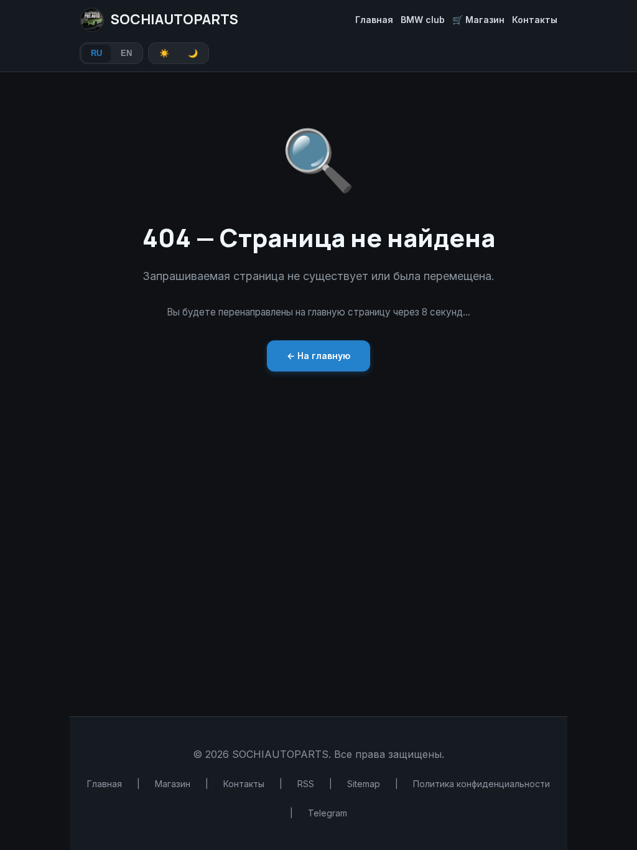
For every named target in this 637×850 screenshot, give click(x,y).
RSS (305, 783)
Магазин (172, 783)
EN (126, 53)
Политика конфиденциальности (481, 783)
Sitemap (363, 783)
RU (96, 53)
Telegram (327, 813)
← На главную (318, 355)
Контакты (534, 19)
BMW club (423, 19)
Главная (374, 19)
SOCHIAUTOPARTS (174, 19)
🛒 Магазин (478, 19)
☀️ (164, 53)
